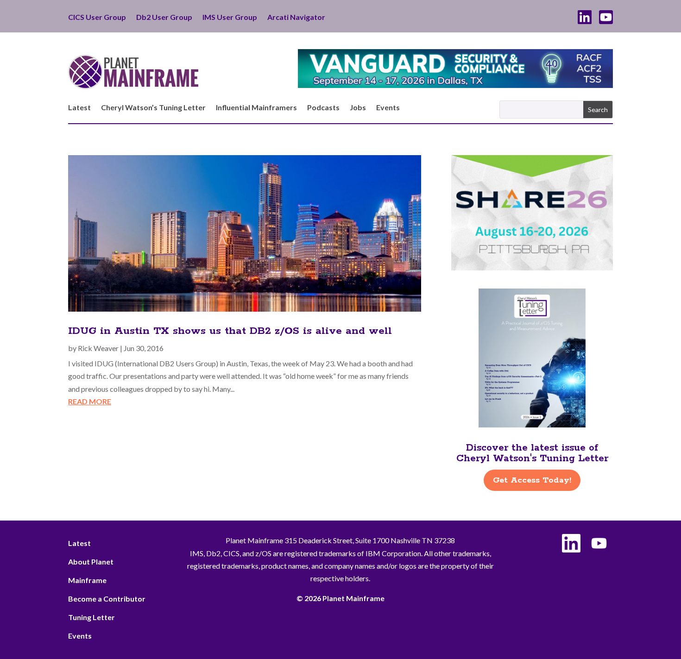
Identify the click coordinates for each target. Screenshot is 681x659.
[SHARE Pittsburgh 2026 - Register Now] (532, 267)
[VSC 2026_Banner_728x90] (455, 85)
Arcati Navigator (296, 17)
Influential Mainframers (256, 108)
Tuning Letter (91, 617)
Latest (79, 108)
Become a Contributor (106, 598)
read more (89, 401)
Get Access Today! (532, 480)
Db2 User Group (164, 17)
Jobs (358, 108)
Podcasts (323, 108)
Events (388, 108)
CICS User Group (97, 17)
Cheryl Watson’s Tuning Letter (153, 108)
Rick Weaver (98, 348)
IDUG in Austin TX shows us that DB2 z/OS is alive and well (230, 331)
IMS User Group (229, 17)
